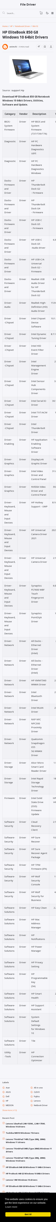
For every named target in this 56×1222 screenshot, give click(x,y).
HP (7, 1100)
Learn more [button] (11, 1207)
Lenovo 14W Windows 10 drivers (21, 1180)
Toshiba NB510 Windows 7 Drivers (22, 1133)
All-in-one (38, 1087)
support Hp (17, 90)
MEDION (9, 1105)
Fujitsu (37, 1096)
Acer (8, 1087)
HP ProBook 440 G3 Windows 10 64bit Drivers (28, 1173)
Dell (7, 1096)
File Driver (28, 4)
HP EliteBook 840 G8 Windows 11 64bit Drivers (28, 1167)
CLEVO (37, 1092)
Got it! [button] (28, 1214)
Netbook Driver (41, 1105)
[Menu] (52, 13)
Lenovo (37, 1100)
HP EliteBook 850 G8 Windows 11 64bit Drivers (28, 1186)
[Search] (3, 13)
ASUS (8, 1092)
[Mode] (47, 13)
